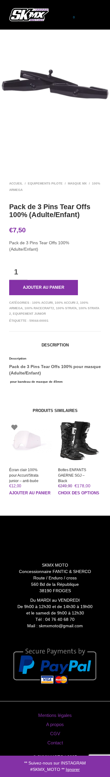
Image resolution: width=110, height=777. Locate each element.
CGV (55, 733)
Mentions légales (55, 715)
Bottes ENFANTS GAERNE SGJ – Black (72, 475)
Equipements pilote (45, 183)
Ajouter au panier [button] (29, 493)
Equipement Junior (29, 313)
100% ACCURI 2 (66, 302)
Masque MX (77, 183)
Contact (55, 742)
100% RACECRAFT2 (39, 308)
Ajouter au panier (43, 287)
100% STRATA (66, 308)
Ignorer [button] (73, 769)
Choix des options (78, 493)
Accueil (16, 183)
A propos (55, 724)
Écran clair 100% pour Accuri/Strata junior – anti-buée (23, 475)
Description (55, 345)
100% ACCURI (42, 302)
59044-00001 (39, 320)
